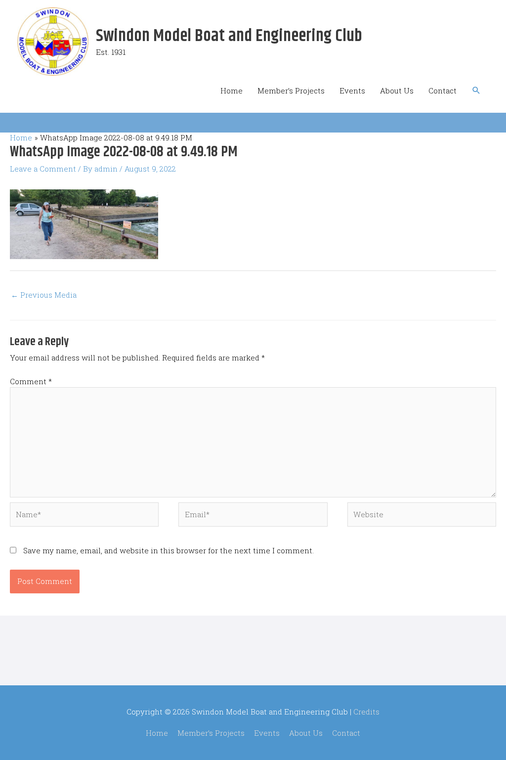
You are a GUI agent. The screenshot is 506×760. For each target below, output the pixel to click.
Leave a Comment (43, 169)
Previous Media (44, 295)
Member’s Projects (291, 90)
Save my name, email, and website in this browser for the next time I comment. (168, 550)
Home (231, 90)
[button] (476, 90)
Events (352, 90)
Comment (31, 381)
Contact (442, 90)
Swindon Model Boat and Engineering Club (229, 36)
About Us (397, 90)
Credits (366, 711)
